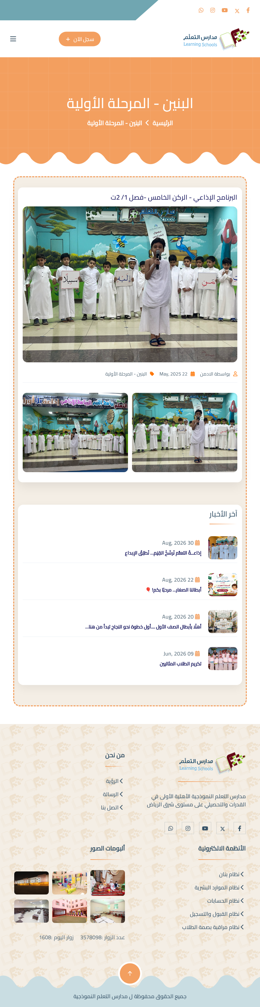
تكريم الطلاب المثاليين (180, 663)
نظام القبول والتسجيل (215, 914)
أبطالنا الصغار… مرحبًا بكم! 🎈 (173, 589)
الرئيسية (163, 122)
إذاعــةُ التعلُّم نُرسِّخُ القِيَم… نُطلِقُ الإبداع (163, 552)
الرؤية (113, 781)
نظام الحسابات (224, 900)
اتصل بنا (110, 807)
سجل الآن (84, 38)
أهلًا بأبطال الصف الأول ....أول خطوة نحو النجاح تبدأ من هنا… (143, 626)
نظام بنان (230, 874)
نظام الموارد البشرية (218, 887)
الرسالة (111, 794)
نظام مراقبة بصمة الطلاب (211, 927)
